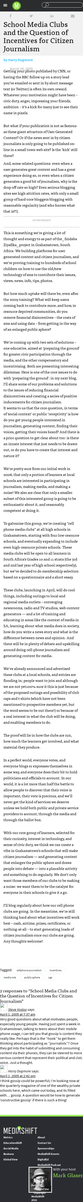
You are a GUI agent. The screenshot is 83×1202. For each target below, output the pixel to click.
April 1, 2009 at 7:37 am (17, 1014)
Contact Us (44, 1143)
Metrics (7, 1137)
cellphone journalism (29, 970)
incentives (56, 970)
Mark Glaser (68, 1174)
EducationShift (12, 1143)
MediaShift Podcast (49, 1165)
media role (10, 977)
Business (8, 1154)
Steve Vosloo (17, 1009)
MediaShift (20, 1130)
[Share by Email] (72, 16)
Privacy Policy (37, 1183)
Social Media (10, 1148)
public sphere (32, 977)
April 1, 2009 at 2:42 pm (18, 1076)
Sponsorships (46, 1148)
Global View (10, 1159)
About (41, 1137)
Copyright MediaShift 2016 (38, 1196)
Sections (5, 5)
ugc (50, 977)
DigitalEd (43, 1159)
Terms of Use (41, 1189)
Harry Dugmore (20, 59)
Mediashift (16, 5)
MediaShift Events (48, 1154)
